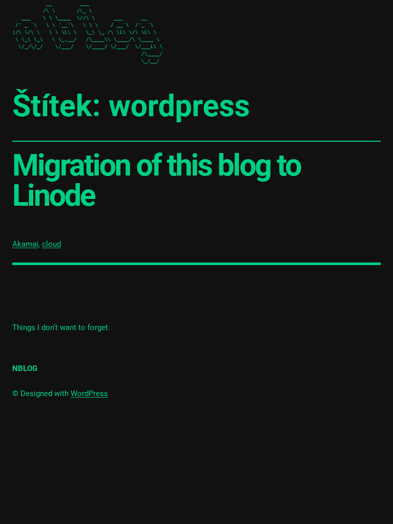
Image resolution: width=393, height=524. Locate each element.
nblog (24, 368)
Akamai (25, 244)
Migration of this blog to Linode (156, 180)
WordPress (89, 393)
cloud (51, 244)
